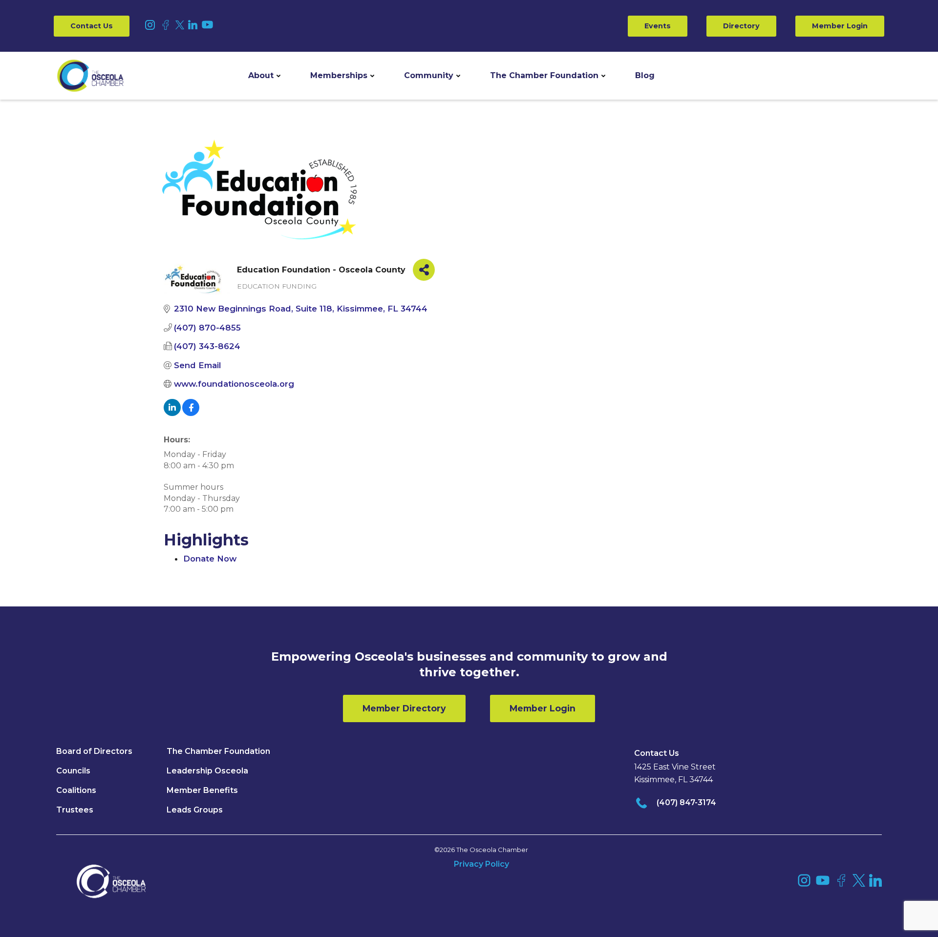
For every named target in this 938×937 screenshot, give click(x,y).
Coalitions (76, 790)
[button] (264, 76)
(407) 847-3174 (686, 802)
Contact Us (91, 25)
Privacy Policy (481, 864)
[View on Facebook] (190, 413)
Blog (645, 75)
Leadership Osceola (207, 770)
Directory (741, 25)
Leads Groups (195, 809)
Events (657, 25)
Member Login (840, 25)
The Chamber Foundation (544, 75)
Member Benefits (202, 790)
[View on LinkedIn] (172, 413)
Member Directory (404, 708)
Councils (73, 770)
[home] (90, 76)
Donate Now (209, 558)
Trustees (74, 809)
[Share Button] (424, 270)
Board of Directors (94, 751)
